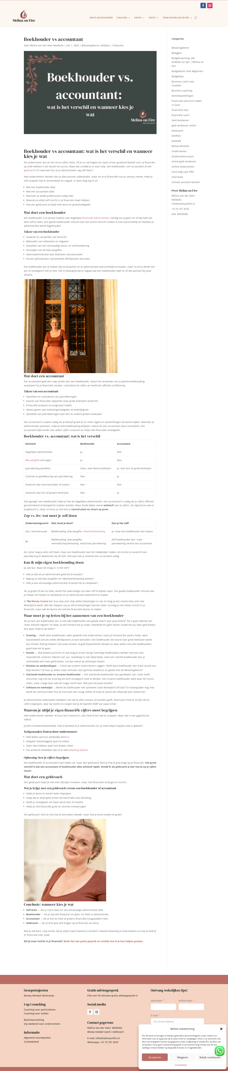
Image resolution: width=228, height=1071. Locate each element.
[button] (221, 1029)
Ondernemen (179, 151)
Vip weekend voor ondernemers (42, 1023)
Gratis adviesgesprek (101, 18)
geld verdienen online (184, 125)
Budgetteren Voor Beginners (187, 71)
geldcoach (29, 170)
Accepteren (155, 1057)
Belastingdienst (90, 45)
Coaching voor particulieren (40, 1009)
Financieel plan (180, 109)
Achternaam (185, 1000)
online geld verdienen (184, 161)
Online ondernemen (183, 166)
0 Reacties (118, 45)
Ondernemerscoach (183, 156)
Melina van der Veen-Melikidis (47, 45)
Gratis (152, 18)
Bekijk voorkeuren (209, 1057)
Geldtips (105, 45)
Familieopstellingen (182, 95)
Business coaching (182, 90)
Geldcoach (177, 130)
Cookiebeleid (181, 1064)
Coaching (122, 18)
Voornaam (156, 1000)
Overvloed (177, 177)
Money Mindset (180, 146)
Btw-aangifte (32, 460)
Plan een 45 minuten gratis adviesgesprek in (112, 995)
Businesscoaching (34, 1019)
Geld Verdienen (180, 120)
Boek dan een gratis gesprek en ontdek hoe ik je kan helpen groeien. (103, 941)
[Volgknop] (90, 1012)
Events (138, 18)
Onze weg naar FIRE (183, 171)
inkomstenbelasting (94, 531)
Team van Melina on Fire (176, 18)
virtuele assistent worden (186, 182)
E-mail (154, 1015)
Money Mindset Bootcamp (39, 995)
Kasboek (176, 140)
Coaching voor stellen (36, 1013)
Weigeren (182, 1057)
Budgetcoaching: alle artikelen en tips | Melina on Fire (188, 62)
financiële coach (181, 115)
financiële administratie (95, 217)
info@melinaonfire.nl (183, 203)
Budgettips (178, 76)
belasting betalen (78, 750)
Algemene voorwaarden (37, 1037)
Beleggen (177, 52)
